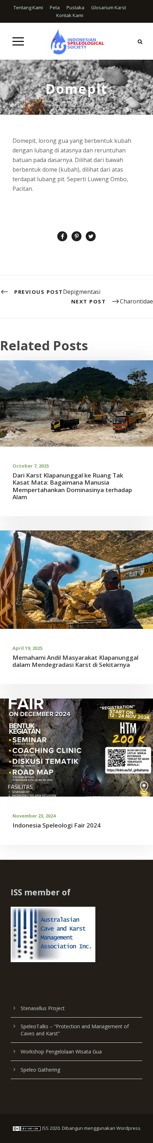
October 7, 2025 (30, 466)
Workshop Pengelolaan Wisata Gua (61, 1051)
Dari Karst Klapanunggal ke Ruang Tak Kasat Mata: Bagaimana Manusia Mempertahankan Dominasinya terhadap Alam (72, 486)
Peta (55, 7)
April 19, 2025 (27, 648)
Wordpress (128, 1128)
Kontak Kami (69, 15)
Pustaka (75, 7)
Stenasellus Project (43, 1008)
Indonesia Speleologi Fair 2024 (56, 825)
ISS (45, 1128)
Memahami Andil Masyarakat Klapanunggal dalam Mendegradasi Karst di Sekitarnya (75, 661)
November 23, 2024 (34, 816)
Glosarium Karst (108, 7)
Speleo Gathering (40, 1069)
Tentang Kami (28, 7)
